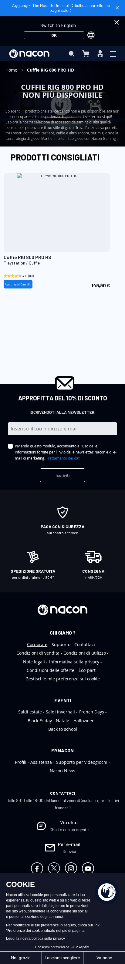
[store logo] (29, 53)
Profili (20, 762)
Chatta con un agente (69, 829)
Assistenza (41, 762)
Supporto (61, 644)
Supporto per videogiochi (81, 762)
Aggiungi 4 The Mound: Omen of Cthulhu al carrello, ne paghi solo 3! (61, 8)
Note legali (34, 662)
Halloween (84, 720)
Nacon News (62, 771)
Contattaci (84, 644)
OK (54, 35)
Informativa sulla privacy (74, 662)
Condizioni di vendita (37, 653)
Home (12, 70)
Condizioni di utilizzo (84, 653)
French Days (91, 712)
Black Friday (40, 720)
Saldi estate (30, 712)
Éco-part (87, 670)
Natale (62, 720)
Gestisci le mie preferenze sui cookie (62, 679)
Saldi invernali (60, 712)
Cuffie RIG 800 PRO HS (27, 257)
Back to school (62, 729)
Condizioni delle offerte (50, 670)
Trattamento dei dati (63, 458)
